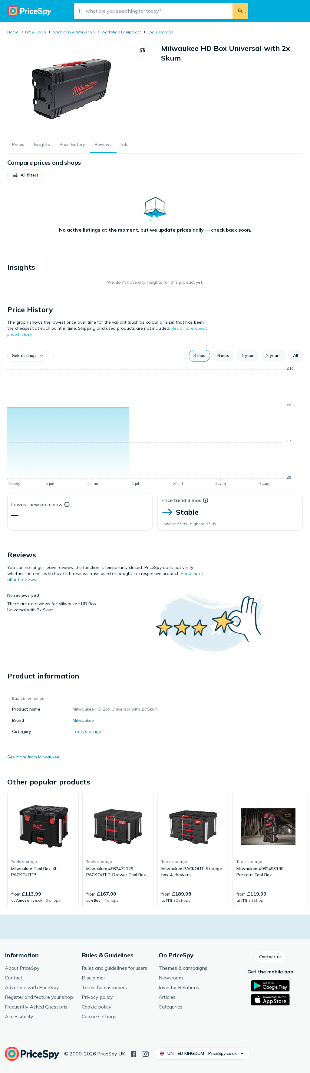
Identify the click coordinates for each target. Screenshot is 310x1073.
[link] (43, 849)
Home (12, 32)
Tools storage (160, 32)
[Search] (240, 11)
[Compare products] (142, 50)
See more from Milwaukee (33, 757)
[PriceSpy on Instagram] (145, 1053)
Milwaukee (83, 720)
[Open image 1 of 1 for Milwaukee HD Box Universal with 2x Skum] (71, 89)
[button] (25, 175)
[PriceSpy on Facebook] (133, 1053)
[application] (155, 427)
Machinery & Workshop (74, 32)
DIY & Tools (35, 32)
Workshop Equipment (121, 32)
